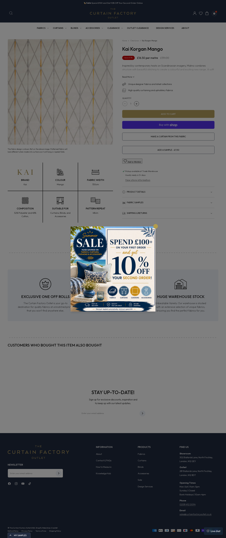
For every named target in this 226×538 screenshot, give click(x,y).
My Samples (20, 535)
